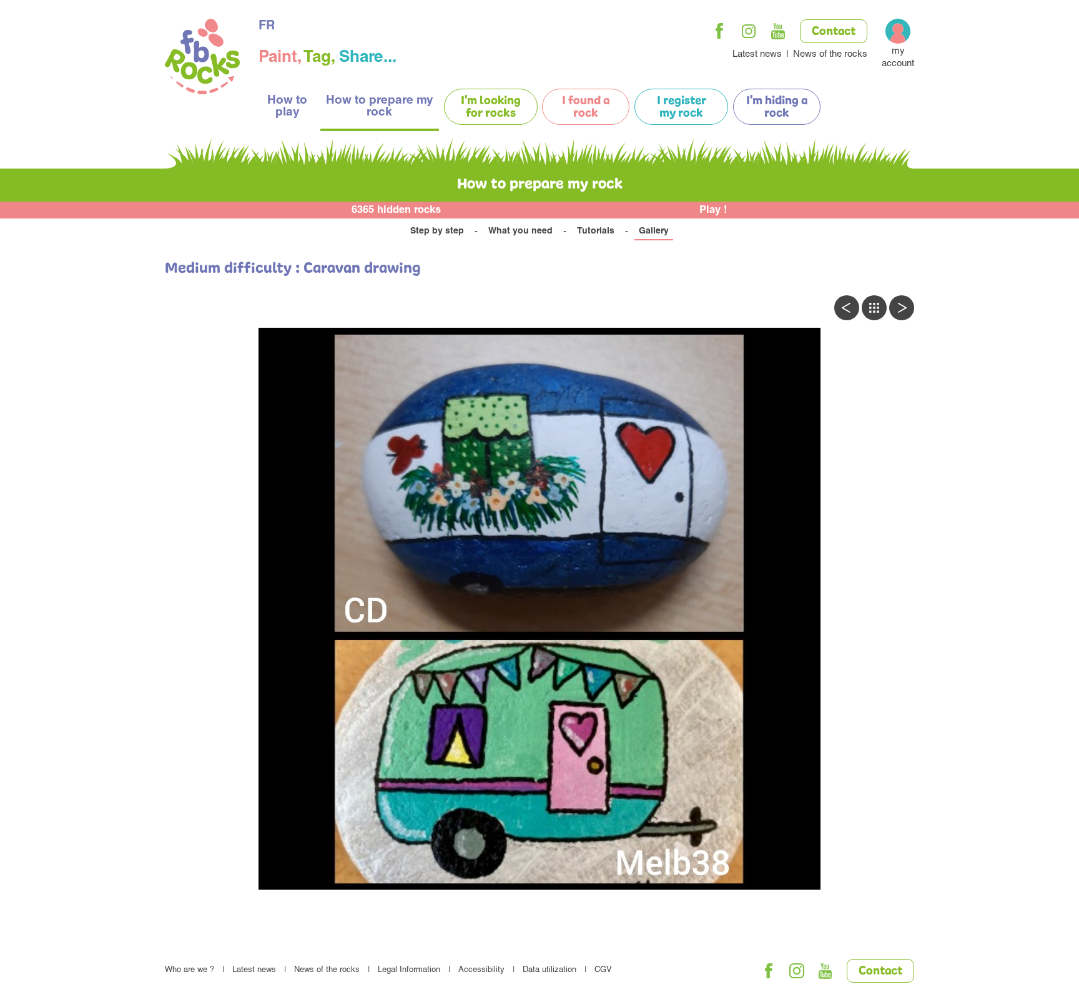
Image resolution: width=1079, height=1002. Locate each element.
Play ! (713, 210)
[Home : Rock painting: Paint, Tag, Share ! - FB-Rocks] (202, 58)
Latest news (757, 54)
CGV (603, 970)
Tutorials (595, 231)
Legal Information (409, 970)
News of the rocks (830, 54)
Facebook (719, 31)
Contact (833, 32)
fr (267, 27)
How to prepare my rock (379, 107)
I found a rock (585, 107)
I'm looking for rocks (491, 107)
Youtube (778, 31)
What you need (520, 231)
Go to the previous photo (846, 307)
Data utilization (549, 970)
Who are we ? (189, 970)
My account (898, 58)
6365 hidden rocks (396, 210)
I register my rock (681, 107)
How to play (287, 107)
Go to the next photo (901, 307)
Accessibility (481, 970)
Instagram (748, 31)
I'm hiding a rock (776, 107)
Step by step (437, 231)
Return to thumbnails (874, 307)
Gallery (654, 231)
